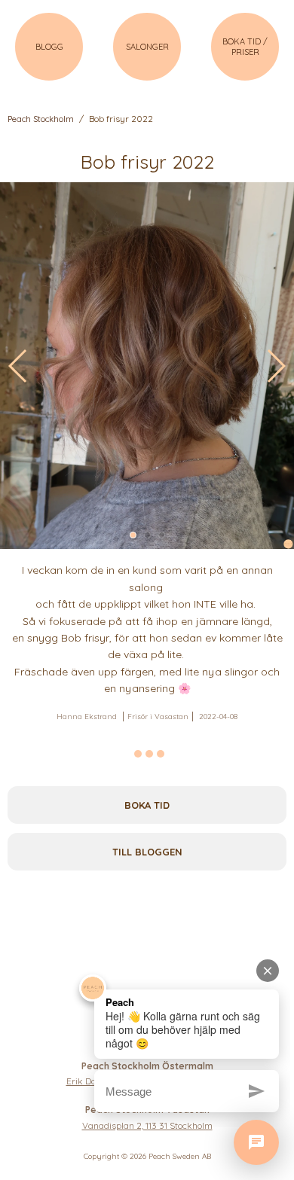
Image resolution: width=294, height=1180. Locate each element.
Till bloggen (147, 852)
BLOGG (49, 46)
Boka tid (147, 805)
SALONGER (147, 46)
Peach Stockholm (41, 119)
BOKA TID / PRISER (245, 46)
